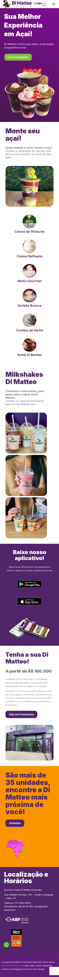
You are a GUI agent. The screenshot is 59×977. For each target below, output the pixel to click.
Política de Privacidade (12, 965)
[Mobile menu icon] (53, 4)
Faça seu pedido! (18, 57)
